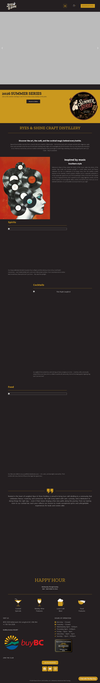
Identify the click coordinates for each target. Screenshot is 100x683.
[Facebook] (44, 668)
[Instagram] (55, 668)
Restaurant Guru (63, 649)
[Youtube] (50, 668)
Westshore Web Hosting (64, 680)
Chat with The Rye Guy (88, 678)
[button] (65, 6)
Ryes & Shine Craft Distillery (63, 641)
